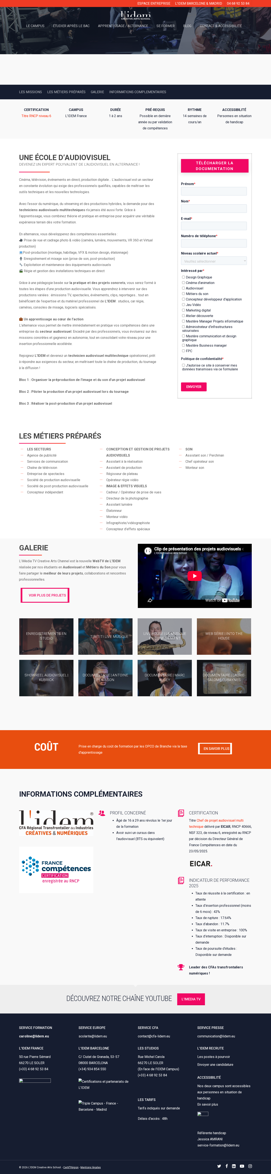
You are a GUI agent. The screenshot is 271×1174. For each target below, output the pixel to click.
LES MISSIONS (30, 92)
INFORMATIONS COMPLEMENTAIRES (137, 92)
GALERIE (97, 92)
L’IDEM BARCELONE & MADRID (198, 3)
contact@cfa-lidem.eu (154, 1036)
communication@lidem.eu (216, 1036)
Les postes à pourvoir (213, 1057)
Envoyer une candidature (215, 1065)
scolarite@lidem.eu (93, 1036)
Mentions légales (90, 1167)
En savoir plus (207, 1104)
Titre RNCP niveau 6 (36, 116)
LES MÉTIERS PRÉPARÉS (66, 92)
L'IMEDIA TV (191, 999)
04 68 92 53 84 (238, 3)
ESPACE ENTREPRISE (153, 3)
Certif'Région (71, 1167)
